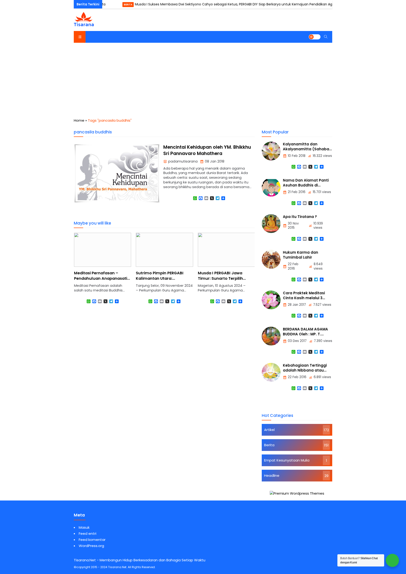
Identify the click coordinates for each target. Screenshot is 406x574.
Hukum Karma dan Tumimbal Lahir (300, 255)
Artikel (269, 429)
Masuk (84, 527)
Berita (119, 4)
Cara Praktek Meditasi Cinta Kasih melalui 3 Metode (304, 298)
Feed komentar (92, 539)
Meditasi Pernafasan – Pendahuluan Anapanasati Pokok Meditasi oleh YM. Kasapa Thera (100, 281)
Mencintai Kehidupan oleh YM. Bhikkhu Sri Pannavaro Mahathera (207, 150)
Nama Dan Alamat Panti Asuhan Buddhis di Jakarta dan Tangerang (306, 185)
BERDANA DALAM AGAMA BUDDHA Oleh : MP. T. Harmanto (305, 334)
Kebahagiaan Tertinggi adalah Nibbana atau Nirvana (305, 370)
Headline (271, 475)
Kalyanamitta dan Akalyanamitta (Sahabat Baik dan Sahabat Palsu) (307, 149)
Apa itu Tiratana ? (300, 216)
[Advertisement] (203, 78)
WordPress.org (91, 545)
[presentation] (91, 272)
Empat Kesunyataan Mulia (286, 460)
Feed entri (87, 533)
